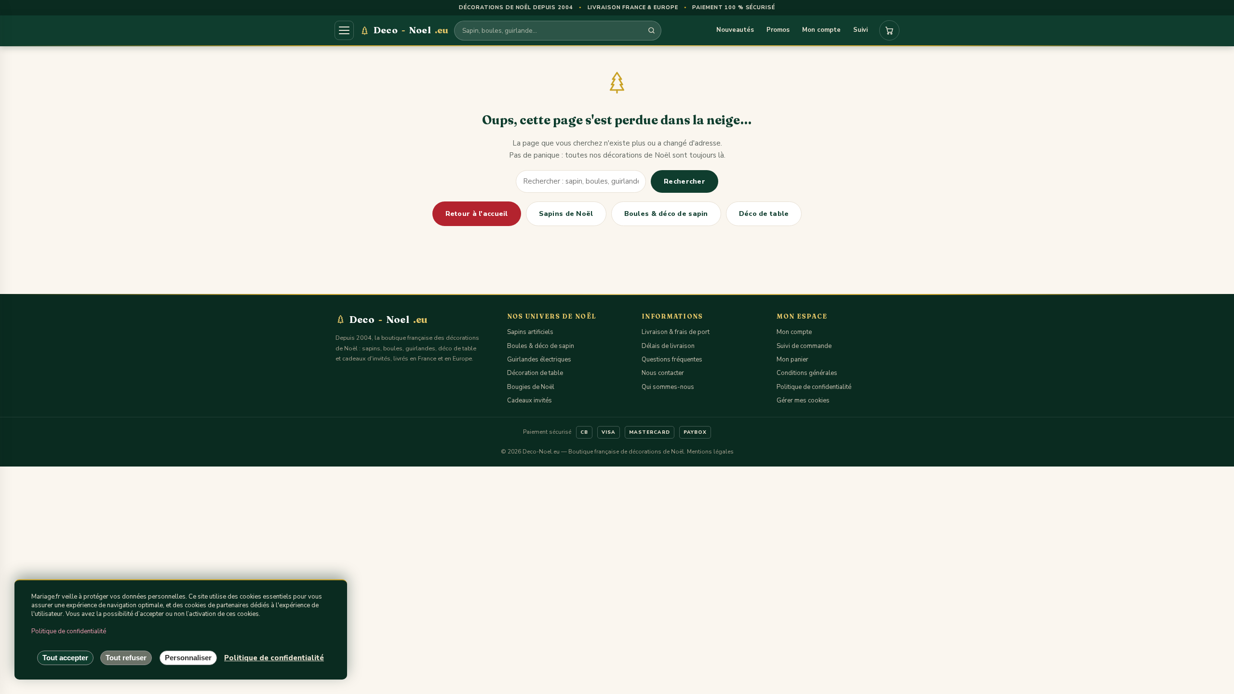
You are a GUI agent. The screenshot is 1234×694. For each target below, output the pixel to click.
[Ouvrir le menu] (344, 30)
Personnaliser (188, 658)
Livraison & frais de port (676, 332)
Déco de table (764, 213)
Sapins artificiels (530, 332)
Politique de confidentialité (814, 387)
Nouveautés (735, 30)
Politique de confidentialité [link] (274, 658)
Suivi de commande (804, 346)
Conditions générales (807, 373)
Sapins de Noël (566, 213)
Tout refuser (126, 658)
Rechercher (684, 181)
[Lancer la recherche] (651, 31)
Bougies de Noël (530, 387)
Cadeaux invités (529, 400)
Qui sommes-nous (668, 387)
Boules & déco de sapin (666, 213)
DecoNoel (411, 30)
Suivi (860, 30)
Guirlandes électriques (539, 359)
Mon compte (821, 30)
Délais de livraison (668, 346)
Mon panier (792, 359)
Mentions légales (710, 451)
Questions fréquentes (672, 359)
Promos (778, 30)
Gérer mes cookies (803, 400)
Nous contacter (663, 373)
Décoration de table (535, 373)
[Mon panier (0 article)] (889, 30)
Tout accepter (65, 658)
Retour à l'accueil (476, 213)
